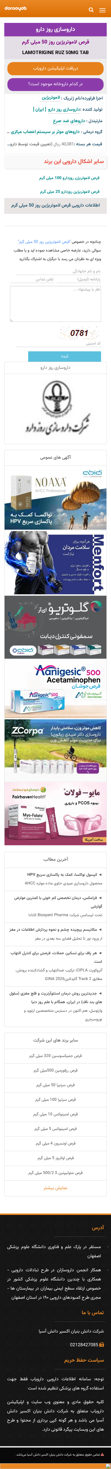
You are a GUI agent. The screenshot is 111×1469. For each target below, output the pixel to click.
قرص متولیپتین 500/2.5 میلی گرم (55, 1173)
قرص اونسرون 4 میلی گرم (55, 1144)
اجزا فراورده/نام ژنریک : (82, 98)
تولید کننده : (91, 109)
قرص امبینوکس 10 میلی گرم (55, 1114)
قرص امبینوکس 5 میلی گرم (55, 1129)
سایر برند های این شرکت (55, 1040)
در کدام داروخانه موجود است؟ (55, 84)
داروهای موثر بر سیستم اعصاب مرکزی (45, 132)
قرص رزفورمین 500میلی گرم (55, 1071)
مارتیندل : (94, 121)
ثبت (64, 356)
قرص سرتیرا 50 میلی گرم (55, 1085)
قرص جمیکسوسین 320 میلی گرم (55, 1056)
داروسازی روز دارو (55, 29)
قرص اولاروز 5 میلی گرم (56, 1158)
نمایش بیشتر (55, 1188)
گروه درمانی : (91, 132)
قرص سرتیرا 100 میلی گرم (55, 1100)
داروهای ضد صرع (69, 121)
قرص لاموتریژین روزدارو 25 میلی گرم (70, 192)
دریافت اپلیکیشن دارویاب (55, 68)
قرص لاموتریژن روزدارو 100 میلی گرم (69, 178)
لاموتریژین (50, 97)
